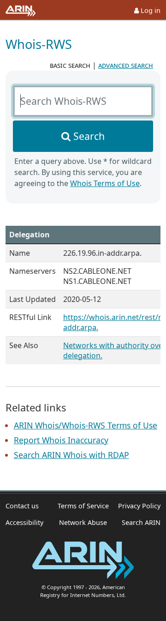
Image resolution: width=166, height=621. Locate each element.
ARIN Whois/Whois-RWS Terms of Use (85, 425)
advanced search (125, 65)
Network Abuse (83, 522)
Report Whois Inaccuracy (61, 440)
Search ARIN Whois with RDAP (71, 454)
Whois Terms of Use (105, 183)
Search (89, 136)
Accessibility (24, 522)
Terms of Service (83, 505)
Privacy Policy (139, 505)
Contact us (22, 505)
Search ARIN (141, 522)
